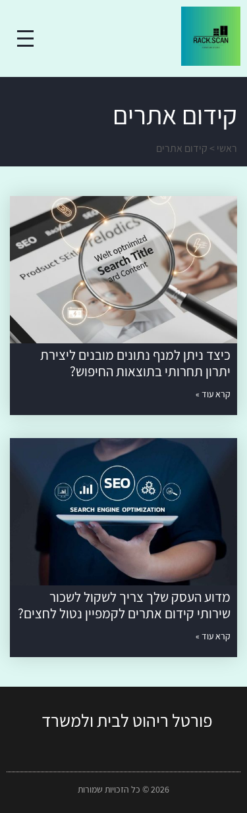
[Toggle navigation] (25, 38)
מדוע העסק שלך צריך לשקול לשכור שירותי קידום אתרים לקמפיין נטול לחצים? (124, 605)
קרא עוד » (213, 394)
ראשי (227, 148)
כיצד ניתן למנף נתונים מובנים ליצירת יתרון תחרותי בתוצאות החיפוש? (135, 363)
